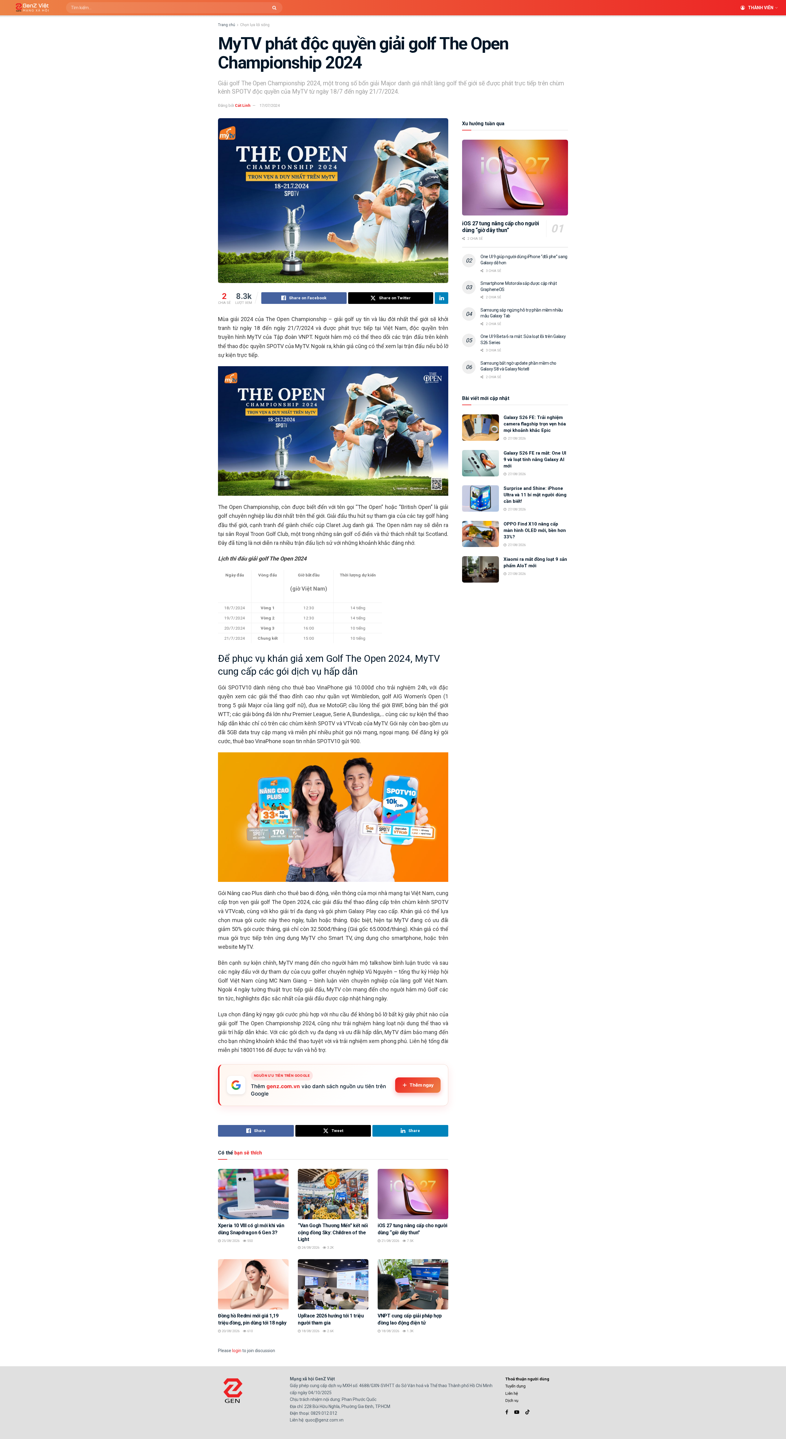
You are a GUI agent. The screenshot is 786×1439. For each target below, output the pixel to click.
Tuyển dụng (515, 1386)
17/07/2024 (269, 105)
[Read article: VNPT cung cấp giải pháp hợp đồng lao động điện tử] (413, 1284)
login (236, 1350)
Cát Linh (243, 105)
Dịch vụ (511, 1400)
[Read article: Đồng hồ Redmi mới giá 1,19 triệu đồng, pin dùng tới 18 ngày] (253, 1284)
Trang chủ (226, 25)
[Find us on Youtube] (516, 1412)
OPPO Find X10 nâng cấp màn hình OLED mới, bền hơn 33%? (535, 530)
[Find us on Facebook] (506, 1412)
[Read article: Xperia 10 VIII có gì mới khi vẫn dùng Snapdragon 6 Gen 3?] (253, 1194)
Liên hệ (511, 1393)
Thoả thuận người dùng (527, 1379)
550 (249, 1241)
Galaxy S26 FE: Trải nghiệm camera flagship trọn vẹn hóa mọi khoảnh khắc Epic (535, 424)
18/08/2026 (310, 1331)
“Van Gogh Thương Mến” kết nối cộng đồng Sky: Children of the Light (333, 1232)
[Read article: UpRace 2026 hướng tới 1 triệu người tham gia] (333, 1284)
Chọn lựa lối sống (255, 25)
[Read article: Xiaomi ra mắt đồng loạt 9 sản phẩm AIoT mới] (480, 569)
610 (249, 1331)
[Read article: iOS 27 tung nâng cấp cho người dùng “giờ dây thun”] (413, 1194)
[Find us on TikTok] (527, 1412)
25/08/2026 (230, 1241)
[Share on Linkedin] (441, 298)
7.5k (410, 1241)
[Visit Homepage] (30, 8)
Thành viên (760, 7)
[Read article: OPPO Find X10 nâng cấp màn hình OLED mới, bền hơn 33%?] (480, 534)
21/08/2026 (389, 1241)
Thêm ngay (422, 1085)
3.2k (330, 1248)
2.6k (330, 1331)
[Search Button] (275, 7)
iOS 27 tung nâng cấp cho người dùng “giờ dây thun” (500, 227)
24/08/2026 (310, 1248)
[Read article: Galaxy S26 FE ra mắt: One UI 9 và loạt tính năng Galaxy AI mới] (480, 463)
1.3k (410, 1331)
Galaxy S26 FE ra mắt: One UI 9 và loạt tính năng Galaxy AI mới (535, 459)
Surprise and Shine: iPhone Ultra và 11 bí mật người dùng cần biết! (535, 495)
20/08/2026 (230, 1331)
